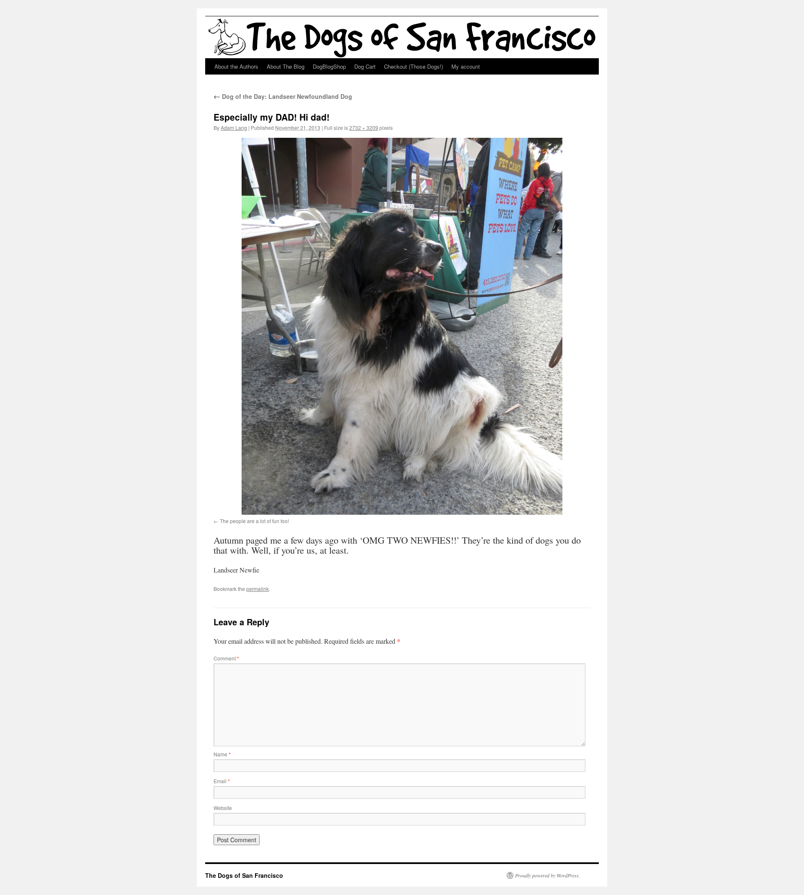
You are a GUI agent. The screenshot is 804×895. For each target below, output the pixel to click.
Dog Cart (365, 66)
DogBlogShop (329, 66)
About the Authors (236, 66)
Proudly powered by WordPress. (547, 875)
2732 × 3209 (363, 127)
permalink (257, 588)
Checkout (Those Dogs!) (413, 66)
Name (222, 754)
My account (465, 66)
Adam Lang (234, 127)
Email (222, 780)
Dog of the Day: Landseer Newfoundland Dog (283, 96)
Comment (226, 658)
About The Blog (285, 66)
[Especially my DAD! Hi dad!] (402, 326)
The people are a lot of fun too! (254, 520)
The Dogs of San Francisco (244, 875)
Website (223, 807)
